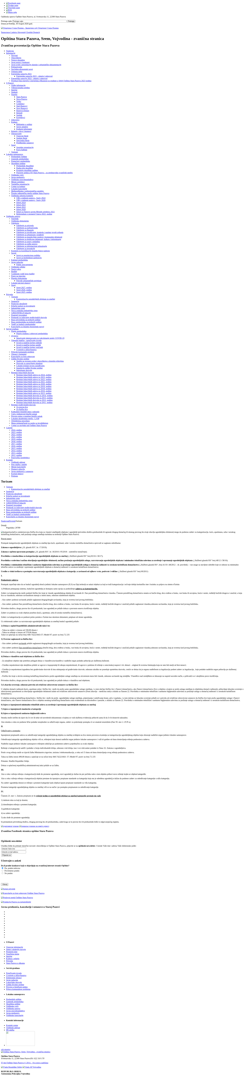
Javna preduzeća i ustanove (22, 471)
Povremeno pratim (11, 871)
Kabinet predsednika (19, 260)
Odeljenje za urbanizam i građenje (30, 235)
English (30, 32)
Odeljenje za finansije (25, 230)
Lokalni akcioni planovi (20, 283)
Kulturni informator (24, 129)
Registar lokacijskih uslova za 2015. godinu (33, 393)
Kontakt (9, 460)
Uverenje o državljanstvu (26, 350)
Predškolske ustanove (25, 143)
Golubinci (20, 104)
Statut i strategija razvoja (16, 949)
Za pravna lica (22, 407)
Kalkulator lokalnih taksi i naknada (25, 412)
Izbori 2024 (21, 202)
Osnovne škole (22, 136)
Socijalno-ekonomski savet (22, 69)
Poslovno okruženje (19, 304)
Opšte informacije (18, 85)
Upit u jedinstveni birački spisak (24, 414)
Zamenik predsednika (20, 159)
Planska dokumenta (19, 278)
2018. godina (16, 441)
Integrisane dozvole (24, 370)
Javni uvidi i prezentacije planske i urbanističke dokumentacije (36, 65)
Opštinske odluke (18, 267)
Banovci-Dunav (22, 111)
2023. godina (16, 432)
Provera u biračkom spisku (17, 987)
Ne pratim (8, 873)
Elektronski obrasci (14, 978)
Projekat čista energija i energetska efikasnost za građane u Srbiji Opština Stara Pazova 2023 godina (51, 81)
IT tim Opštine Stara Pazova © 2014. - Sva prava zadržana (24, 1063)
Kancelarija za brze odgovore (23, 356)
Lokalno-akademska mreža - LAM (25, 418)
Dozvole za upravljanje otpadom (29, 363)
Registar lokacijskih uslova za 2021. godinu (33, 382)
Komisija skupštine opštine (27, 170)
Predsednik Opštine (19, 156)
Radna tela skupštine (24, 168)
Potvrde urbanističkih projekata (28, 281)
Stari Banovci (21, 106)
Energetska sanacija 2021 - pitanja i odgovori (34, 76)
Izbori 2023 (21, 205)
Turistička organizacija (20, 184)
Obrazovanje (16, 134)
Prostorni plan (11, 952)
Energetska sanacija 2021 (21, 74)
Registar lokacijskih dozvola (22, 373)
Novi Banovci (22, 108)
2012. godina (16, 455)
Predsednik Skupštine (25, 166)
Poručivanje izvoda (14, 973)
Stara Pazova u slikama (15, 963)
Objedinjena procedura (20, 421)
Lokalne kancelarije (19, 189)
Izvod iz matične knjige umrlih (28, 345)
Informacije (10, 53)
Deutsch (36, 32)
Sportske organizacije (25, 147)
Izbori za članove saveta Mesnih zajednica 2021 (35, 212)
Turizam (14, 152)
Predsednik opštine (13, 999)
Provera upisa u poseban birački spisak (26, 416)
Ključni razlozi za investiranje (23, 306)
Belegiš (19, 113)
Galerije (9, 428)
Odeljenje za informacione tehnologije (31, 246)
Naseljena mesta (12, 954)
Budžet (14, 271)
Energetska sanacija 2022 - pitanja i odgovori (29, 78)
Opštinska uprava (13, 216)
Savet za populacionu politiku (28, 255)
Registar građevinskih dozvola (23, 405)
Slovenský (22, 32)
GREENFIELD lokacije (21, 313)
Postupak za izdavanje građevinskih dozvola (29, 317)
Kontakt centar (12, 1025)
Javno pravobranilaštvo (15, 1011)
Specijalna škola (22, 140)
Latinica (14, 32)
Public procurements (24, 265)
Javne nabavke (17, 262)
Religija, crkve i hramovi (21, 131)
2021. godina (16, 437)
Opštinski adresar (18, 462)
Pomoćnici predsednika (20, 161)
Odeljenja (15, 223)
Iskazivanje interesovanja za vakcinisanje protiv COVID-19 (40, 338)
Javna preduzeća (17, 177)
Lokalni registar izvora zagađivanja (30, 366)
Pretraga (71, 21)
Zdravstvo (15, 120)
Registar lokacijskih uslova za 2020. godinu (33, 384)
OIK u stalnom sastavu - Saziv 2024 (30, 198)
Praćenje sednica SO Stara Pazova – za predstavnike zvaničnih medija (44, 173)
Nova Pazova (21, 99)
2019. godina (16, 439)
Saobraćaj (15, 301)
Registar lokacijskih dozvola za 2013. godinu (34, 398)
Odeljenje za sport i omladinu (28, 242)
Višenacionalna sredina (20, 88)
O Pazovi (10, 83)
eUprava (14, 336)
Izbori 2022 (21, 207)
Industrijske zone (18, 308)
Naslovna (10, 51)
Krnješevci (20, 117)
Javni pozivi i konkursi (20, 62)
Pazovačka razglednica (20, 458)
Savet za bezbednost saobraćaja (29, 258)
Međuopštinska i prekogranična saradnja (27, 191)
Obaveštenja (16, 58)
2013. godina (16, 453)
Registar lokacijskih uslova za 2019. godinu (33, 386)
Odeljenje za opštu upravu (26, 244)
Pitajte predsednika (18, 331)
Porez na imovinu (18, 276)
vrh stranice (5, 1049)
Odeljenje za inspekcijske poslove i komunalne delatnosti (39, 237)
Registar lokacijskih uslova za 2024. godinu (33, 375)
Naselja (14, 94)
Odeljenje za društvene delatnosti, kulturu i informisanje (38, 239)
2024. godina (16, 430)
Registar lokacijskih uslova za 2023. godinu (33, 377)
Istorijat (14, 90)
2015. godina (16, 448)
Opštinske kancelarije (14, 1015)
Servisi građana (12, 329)
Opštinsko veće (17, 175)
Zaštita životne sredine (20, 359)
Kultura (14, 122)
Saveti (13, 253)
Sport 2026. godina (24, 290)
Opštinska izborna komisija (22, 196)
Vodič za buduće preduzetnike (23, 324)
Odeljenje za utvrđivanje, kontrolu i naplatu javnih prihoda (39, 232)
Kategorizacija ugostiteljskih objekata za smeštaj (35, 299)
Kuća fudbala (21, 150)
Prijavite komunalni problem (22, 352)
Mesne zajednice (18, 182)
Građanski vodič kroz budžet (22, 274)
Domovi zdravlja (18, 469)
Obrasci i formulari (18, 354)
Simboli (14, 92)
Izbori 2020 (21, 209)
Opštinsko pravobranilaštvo (22, 179)
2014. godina (16, 451)
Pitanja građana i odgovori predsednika (32, 333)
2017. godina (16, 444)
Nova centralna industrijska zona (24, 310)
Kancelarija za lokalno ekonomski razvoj (27, 327)
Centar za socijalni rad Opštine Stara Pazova (29, 425)
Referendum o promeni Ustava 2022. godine (34, 214)
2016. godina (16, 446)
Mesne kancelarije (18, 467)
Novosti (14, 55)
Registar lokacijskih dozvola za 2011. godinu (34, 402)
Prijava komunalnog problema (18, 989)
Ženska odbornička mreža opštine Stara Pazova (30, 193)
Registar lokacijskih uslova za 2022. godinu (33, 379)
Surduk (19, 115)
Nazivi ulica (16, 269)
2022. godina (16, 435)
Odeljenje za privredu (25, 225)
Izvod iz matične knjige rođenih (29, 343)
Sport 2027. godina (24, 287)
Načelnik (15, 219)
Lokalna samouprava (14, 154)
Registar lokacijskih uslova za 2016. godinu (33, 391)
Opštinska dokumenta (20, 221)
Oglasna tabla (16, 71)
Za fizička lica (22, 409)
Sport (13, 145)
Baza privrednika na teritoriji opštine (25, 320)
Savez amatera (22, 127)
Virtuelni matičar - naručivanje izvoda (26, 340)
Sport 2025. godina (24, 292)
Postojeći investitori (19, 315)
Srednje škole (21, 138)
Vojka (18, 101)
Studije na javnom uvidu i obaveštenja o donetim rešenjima (40, 361)
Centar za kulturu (18, 186)
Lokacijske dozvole (14, 982)
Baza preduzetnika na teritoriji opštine (26, 322)
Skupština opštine (18, 163)
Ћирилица (6, 32)
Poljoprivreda (16, 67)
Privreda (9, 294)
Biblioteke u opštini (24, 124)
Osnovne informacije (14, 947)
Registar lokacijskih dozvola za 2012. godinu (34, 400)
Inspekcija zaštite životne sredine (29, 368)
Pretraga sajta (6, 21)
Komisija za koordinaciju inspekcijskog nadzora (30, 251)
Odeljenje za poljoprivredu (27, 228)
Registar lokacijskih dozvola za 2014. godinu (34, 395)
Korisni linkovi (17, 474)
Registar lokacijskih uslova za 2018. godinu (33, 389)
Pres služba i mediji (19, 464)
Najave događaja (18, 60)
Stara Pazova (21, 97)
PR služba (10, 1030)
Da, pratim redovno (12, 868)
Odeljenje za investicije (25, 248)
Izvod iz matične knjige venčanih (29, 347)
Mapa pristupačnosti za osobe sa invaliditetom (29, 423)
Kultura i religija (12, 959)
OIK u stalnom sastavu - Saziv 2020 (30, 200)
